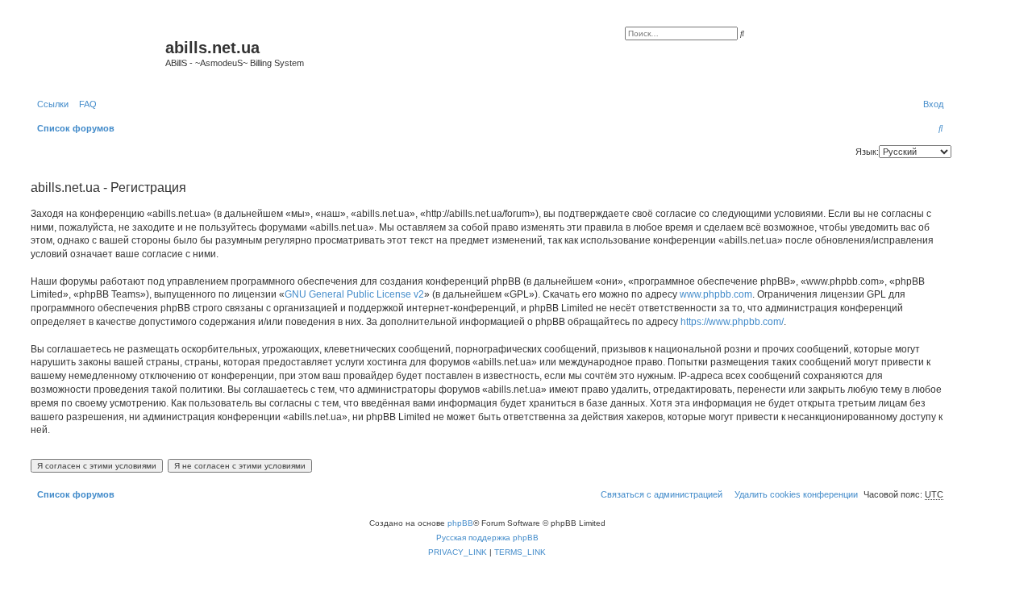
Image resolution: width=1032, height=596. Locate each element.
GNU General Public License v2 (354, 294)
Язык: (867, 151)
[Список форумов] (96, 52)
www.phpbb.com (716, 294)
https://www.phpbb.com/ (732, 321)
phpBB (460, 523)
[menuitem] (85, 104)
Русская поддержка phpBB (487, 537)
